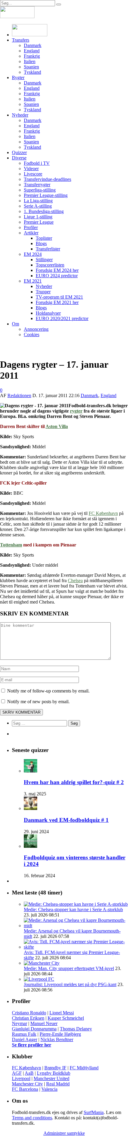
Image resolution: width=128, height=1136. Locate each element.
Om (15, 323)
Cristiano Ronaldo (29, 1012)
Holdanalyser (48, 313)
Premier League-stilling (46, 195)
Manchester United (51, 1078)
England (32, 50)
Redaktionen (19, 395)
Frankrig (32, 56)
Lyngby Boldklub (53, 1073)
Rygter (18, 77)
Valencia (49, 1089)
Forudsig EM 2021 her (57, 302)
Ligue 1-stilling (38, 216)
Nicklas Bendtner (56, 1039)
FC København (103, 513)
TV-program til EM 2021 (59, 297)
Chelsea (75, 580)
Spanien (31, 66)
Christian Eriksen (28, 1018)
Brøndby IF (55, 1067)
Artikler (31, 232)
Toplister (44, 238)
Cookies (31, 334)
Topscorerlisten (50, 264)
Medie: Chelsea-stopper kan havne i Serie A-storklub (73, 909)
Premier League (39, 222)
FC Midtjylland (84, 1067)
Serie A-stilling (38, 206)
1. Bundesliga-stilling (44, 211)
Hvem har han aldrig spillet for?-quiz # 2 (74, 782)
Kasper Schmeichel (66, 1018)
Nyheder (20, 114)
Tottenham (11, 544)
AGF (17, 1073)
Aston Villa (57, 426)
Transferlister (48, 248)
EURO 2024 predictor (57, 275)
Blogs (41, 243)
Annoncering (36, 329)
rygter (76, 410)
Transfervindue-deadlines (47, 179)
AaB (29, 1073)
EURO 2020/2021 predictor (62, 318)
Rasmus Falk (24, 1034)
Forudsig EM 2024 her (57, 270)
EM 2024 (33, 254)
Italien (29, 61)
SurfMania (94, 1112)
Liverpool (21, 1078)
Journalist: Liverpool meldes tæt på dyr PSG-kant (70, 984)
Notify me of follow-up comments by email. (48, 690)
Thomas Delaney (76, 1028)
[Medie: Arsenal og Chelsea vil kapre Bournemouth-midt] (76, 925)
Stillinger (44, 259)
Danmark (32, 45)
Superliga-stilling (40, 189)
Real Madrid (58, 1083)
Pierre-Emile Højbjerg (60, 1034)
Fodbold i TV (37, 163)
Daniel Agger (24, 1039)
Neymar (19, 1023)
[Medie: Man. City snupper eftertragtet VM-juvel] (42, 963)
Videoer (31, 168)
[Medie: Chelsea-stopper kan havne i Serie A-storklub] (76, 904)
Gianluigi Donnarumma (34, 1028)
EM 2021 (33, 280)
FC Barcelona (25, 1089)
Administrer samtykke (64, 1133)
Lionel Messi (61, 1012)
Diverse (19, 157)
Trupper (43, 291)
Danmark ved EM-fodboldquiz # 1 (66, 820)
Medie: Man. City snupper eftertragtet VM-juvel (69, 968)
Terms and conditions (32, 1117)
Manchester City (27, 1083)
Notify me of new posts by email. (38, 701)
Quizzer (19, 152)
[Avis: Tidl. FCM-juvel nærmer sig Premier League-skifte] (76, 946)
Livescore (33, 173)
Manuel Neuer (43, 1023)
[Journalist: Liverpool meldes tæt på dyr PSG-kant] (39, 979)
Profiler (31, 227)
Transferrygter (37, 184)
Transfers (20, 40)
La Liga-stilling (38, 200)
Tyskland (32, 72)
